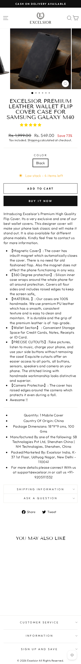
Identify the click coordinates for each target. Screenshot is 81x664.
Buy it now (41, 201)
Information (39, 635)
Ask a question (40, 498)
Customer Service (39, 622)
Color (40, 155)
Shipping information (40, 489)
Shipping (33, 140)
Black (40, 163)
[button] (31, 125)
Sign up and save (39, 649)
